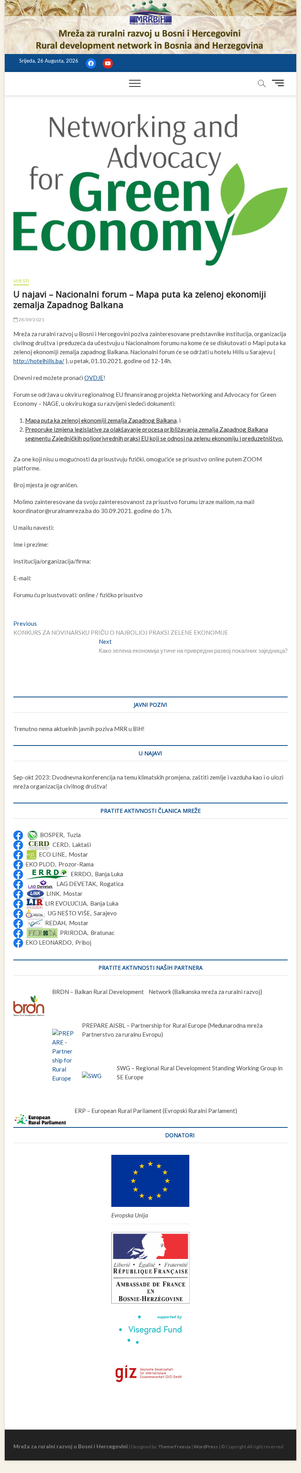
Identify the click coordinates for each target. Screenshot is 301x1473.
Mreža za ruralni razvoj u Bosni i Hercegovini (70, 1446)
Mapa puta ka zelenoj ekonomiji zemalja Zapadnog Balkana (101, 420)
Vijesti (21, 281)
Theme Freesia (174, 1447)
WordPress (206, 1447)
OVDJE (93, 377)
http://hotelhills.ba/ (38, 360)
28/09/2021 (31, 319)
